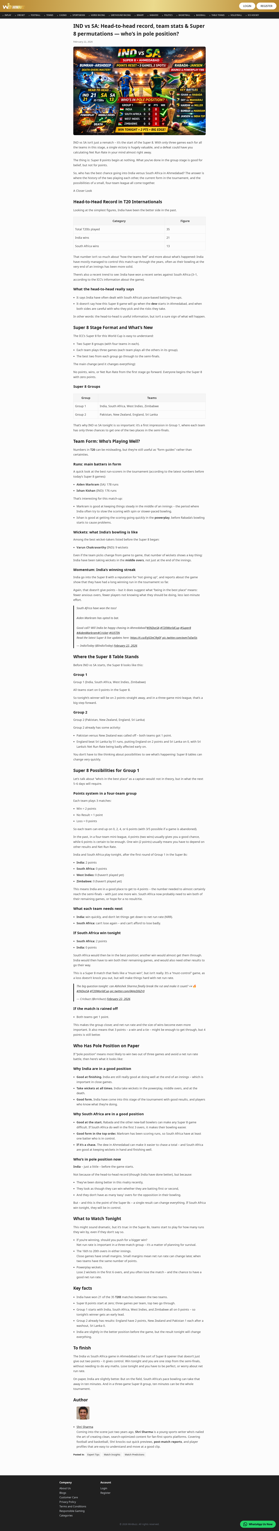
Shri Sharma (85, 1427)
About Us (65, 1488)
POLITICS (168, 15)
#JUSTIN (114, 633)
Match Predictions (134, 1454)
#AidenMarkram (87, 633)
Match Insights (112, 1454)
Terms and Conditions (72, 1506)
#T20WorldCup (169, 628)
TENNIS (49, 15)
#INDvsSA (153, 628)
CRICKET (21, 15)
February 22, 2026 (125, 646)
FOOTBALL (35, 15)
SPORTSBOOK (78, 15)
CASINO (63, 15)
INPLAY (8, 15)
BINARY (140, 15)
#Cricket (103, 633)
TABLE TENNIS (218, 15)
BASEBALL (201, 15)
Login (103, 1488)
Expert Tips (93, 1454)
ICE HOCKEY (253, 15)
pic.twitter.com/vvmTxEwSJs (179, 638)
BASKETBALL (184, 15)
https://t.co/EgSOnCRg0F (145, 638)
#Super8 (185, 628)
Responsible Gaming (72, 1511)
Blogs (62, 1493)
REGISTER (266, 6)
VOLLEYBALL (236, 15)
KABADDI (154, 15)
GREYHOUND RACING (121, 15)
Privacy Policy (67, 1502)
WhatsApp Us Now (261, 1524)
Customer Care (68, 1497)
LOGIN (247, 6)
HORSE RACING (98, 15)
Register (105, 1493)
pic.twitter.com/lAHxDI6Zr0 (127, 991)
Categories (66, 1515)
